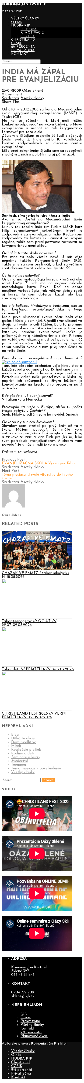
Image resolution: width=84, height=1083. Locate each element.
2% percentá (23, 47)
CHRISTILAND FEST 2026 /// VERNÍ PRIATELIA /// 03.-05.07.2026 (34, 715)
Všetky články (25, 18)
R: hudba (29, 29)
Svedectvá (10, 98)
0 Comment (12, 94)
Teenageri (19, 765)
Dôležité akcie (23, 738)
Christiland (23, 40)
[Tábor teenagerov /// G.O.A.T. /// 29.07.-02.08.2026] (37, 617)
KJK (24, 1013)
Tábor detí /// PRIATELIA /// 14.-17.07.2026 (38, 669)
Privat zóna (23, 50)
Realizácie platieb (26, 750)
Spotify (28, 36)
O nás (16, 22)
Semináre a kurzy (25, 757)
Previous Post (38, 461)
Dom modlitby (23, 742)
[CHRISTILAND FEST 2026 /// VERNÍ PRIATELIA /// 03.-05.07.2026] (37, 710)
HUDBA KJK (20, 25)
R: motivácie (32, 32)
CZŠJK (16, 43)
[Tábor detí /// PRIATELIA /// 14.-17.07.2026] (37, 665)
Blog (15, 735)
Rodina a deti (22, 753)
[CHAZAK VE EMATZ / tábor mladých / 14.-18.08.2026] (37, 569)
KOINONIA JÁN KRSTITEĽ (24, 4)
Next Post (37, 474)
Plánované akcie (34, 1036)
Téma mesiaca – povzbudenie (36, 768)
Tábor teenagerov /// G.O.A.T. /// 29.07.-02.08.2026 (29, 623)
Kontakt (19, 54)
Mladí (16, 746)
